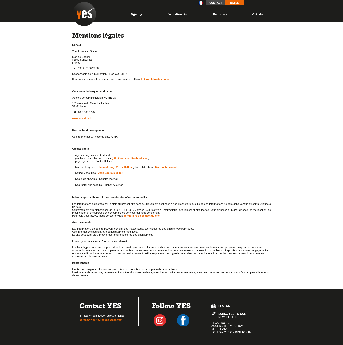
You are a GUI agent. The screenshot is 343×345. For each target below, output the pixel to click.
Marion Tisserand (166, 167)
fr (200, 3)
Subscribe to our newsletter (232, 314)
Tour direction (178, 14)
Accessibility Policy (227, 325)
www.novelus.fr (81, 118)
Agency (136, 14)
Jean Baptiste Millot (110, 173)
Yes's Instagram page (160, 320)
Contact (215, 2)
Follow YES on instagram (231, 332)
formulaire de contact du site (142, 215)
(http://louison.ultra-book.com (130, 158)
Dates (234, 2)
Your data (219, 329)
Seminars (220, 14)
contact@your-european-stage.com (101, 319)
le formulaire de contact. (156, 79)
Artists (257, 14)
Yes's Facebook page (183, 320)
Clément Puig (106, 167)
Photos (224, 305)
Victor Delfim (124, 167)
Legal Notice (221, 322)
